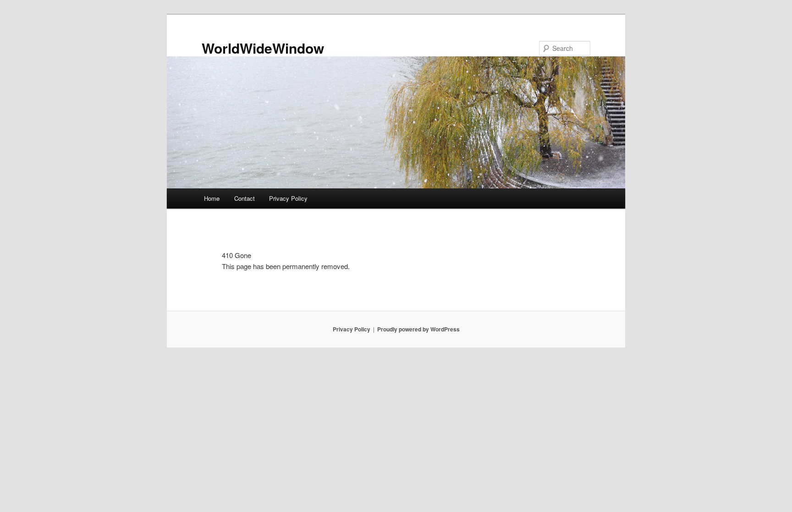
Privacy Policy (288, 198)
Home (212, 198)
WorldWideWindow (263, 48)
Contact (244, 198)
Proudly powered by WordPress (418, 329)
